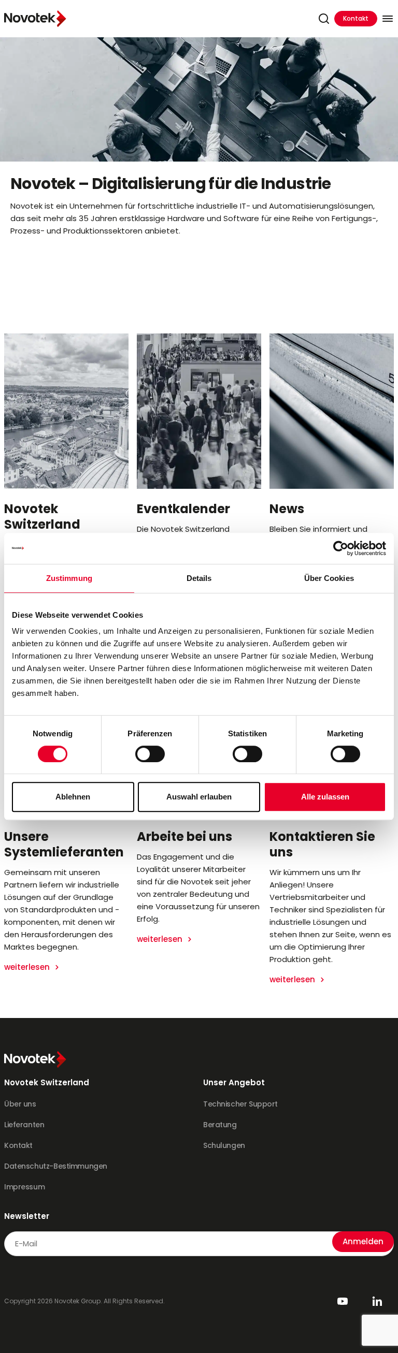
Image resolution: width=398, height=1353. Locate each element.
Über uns (20, 1104)
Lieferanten (24, 1124)
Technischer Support (240, 1104)
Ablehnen (72, 796)
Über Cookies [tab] (329, 578)
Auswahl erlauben (199, 796)
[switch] (150, 754)
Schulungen (224, 1145)
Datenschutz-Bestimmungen (55, 1166)
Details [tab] (199, 578)
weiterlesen (28, 967)
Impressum (24, 1187)
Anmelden (363, 1241)
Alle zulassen (325, 796)
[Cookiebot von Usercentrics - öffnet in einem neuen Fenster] (340, 548)
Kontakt (355, 18)
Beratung (220, 1124)
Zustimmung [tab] (69, 578)
